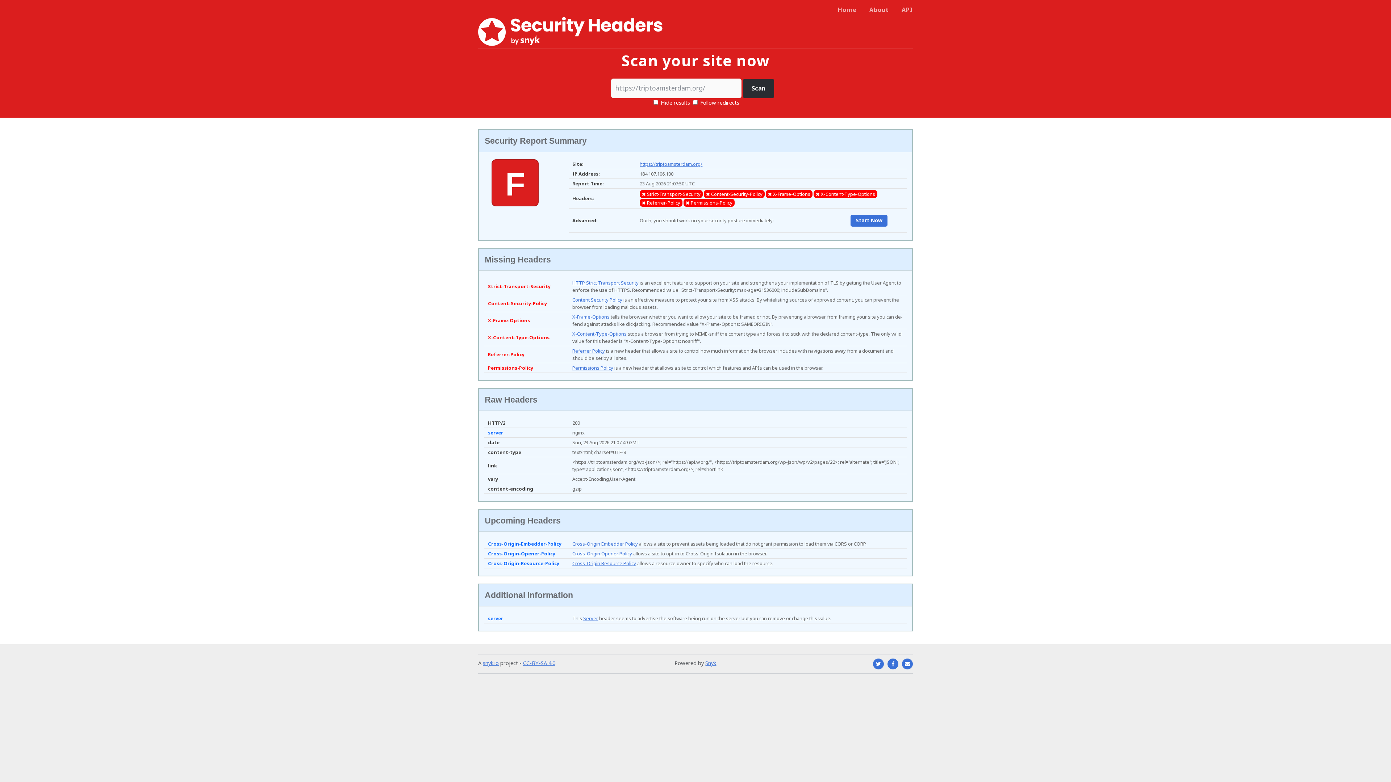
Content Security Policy (597, 300)
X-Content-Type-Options (599, 334)
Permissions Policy (592, 368)
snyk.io (491, 663)
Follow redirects (719, 102)
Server (590, 618)
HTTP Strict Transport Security (605, 282)
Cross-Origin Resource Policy (604, 563)
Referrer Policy (588, 351)
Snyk (710, 663)
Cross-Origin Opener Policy (602, 553)
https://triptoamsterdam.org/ (671, 164)
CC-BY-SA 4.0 (539, 663)
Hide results (674, 102)
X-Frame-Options (591, 317)
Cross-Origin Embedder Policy (605, 544)
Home (847, 10)
